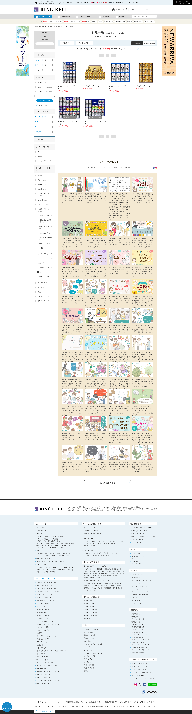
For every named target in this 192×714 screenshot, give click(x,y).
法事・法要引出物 (89, 571)
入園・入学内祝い (116, 573)
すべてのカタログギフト (46, 579)
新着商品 (129, 21)
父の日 (99, 577)
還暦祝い (120, 586)
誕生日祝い (97, 583)
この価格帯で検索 (44, 100)
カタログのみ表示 (149, 43)
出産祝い (119, 583)
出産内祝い (108, 569)
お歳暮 (86, 577)
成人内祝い (87, 575)
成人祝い (104, 586)
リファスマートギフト (72, 21)
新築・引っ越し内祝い (102, 573)
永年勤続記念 (107, 588)
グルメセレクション (88, 538)
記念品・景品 (96, 588)
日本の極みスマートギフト (53, 21)
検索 (155, 16)
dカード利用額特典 (120, 21)
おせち (86, 21)
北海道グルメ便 (108, 21)
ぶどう (100, 21)
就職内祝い (96, 575)
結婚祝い (89, 583)
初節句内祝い (88, 573)
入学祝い (96, 586)
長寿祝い (112, 586)
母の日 (92, 577)
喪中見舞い (101, 571)
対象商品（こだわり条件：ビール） (69, 26)
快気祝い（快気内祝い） (114, 571)
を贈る (41, 60)
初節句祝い (87, 586)
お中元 (117, 575)
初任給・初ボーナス (90, 590)
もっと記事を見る (107, 483)
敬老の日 (94, 21)
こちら (137, 49)
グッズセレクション (88, 550)
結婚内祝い (89, 569)
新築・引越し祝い (108, 583)
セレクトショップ (149, 21)
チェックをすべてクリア (45, 711)
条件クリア (45, 47)
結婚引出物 (98, 569)
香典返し (117, 569)
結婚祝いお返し (138, 21)
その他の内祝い (107, 575)
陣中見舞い (116, 588)
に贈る (39, 70)
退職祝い (87, 588)
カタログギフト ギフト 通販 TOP (45, 26)
